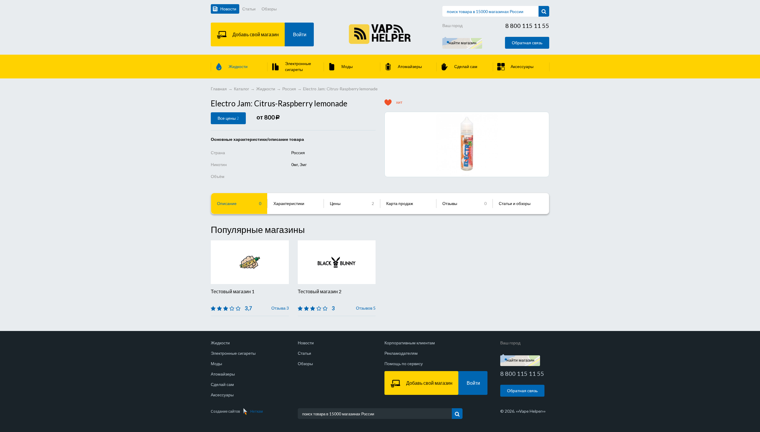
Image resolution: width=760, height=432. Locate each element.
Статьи (249, 8)
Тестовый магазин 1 (232, 291)
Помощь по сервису (403, 363)
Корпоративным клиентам (409, 342)
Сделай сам (222, 384)
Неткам (256, 411)
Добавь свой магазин (255, 34)
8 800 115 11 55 (527, 25)
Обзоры (269, 8)
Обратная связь (527, 42)
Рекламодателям (401, 353)
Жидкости (265, 88)
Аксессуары (222, 394)
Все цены (228, 118)
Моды (216, 363)
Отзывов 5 (366, 307)
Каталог (241, 88)
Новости (228, 8)
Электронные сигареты (233, 353)
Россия (289, 88)
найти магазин (462, 42)
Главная (219, 88)
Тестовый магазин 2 (319, 291)
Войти (299, 34)
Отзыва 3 (280, 307)
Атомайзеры (223, 373)
